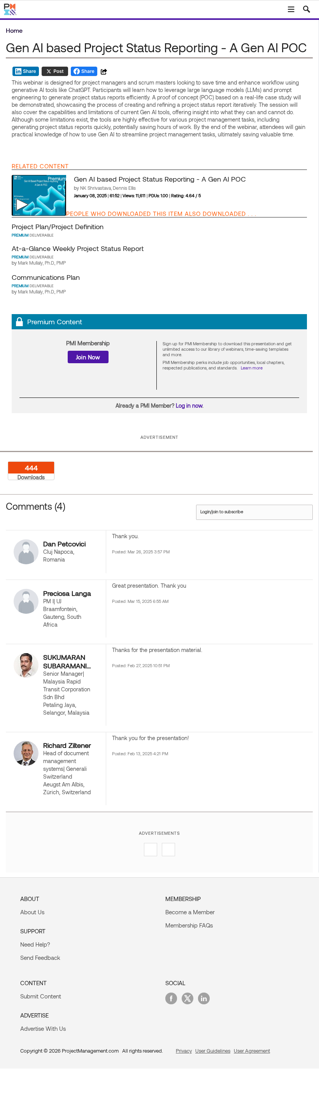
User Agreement (252, 1051)
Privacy (184, 1051)
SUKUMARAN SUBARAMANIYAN (68, 661)
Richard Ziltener (67, 745)
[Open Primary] (291, 9)
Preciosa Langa (67, 593)
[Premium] (39, 195)
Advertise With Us (43, 1028)
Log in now (189, 405)
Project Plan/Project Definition (57, 226)
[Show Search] (306, 9)
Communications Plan (46, 277)
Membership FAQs (189, 925)
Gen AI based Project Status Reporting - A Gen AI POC (160, 179)
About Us (32, 911)
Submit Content (40, 996)
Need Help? (35, 944)
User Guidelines (212, 1051)
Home (14, 30)
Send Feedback (40, 957)
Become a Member (190, 911)
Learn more (252, 367)
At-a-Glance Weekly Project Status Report (78, 248)
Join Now (88, 356)
